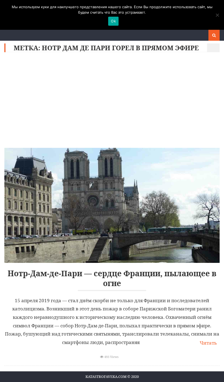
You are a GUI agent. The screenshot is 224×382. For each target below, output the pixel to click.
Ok (113, 21)
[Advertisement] (112, 101)
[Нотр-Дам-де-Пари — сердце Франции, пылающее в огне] (111, 205)
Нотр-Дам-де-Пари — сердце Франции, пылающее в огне (112, 278)
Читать (208, 343)
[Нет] (217, 15)
